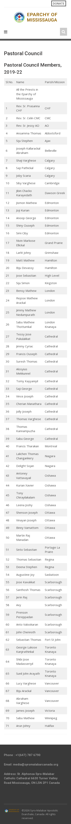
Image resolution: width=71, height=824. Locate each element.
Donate (58, 3)
